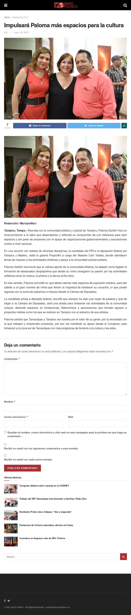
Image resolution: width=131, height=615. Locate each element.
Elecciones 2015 (20, 17)
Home (7, 17)
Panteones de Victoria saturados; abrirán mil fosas (46, 525)
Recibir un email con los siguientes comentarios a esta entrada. (41, 448)
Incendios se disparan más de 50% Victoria (42, 538)
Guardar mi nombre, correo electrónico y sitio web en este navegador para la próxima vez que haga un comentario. (67, 434)
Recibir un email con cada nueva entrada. (28, 459)
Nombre (10, 401)
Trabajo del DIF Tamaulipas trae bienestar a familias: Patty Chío (52, 498)
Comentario (12, 359)
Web (70, 417)
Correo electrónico (16, 417)
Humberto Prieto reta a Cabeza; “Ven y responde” (45, 511)
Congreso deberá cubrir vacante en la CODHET (44, 485)
